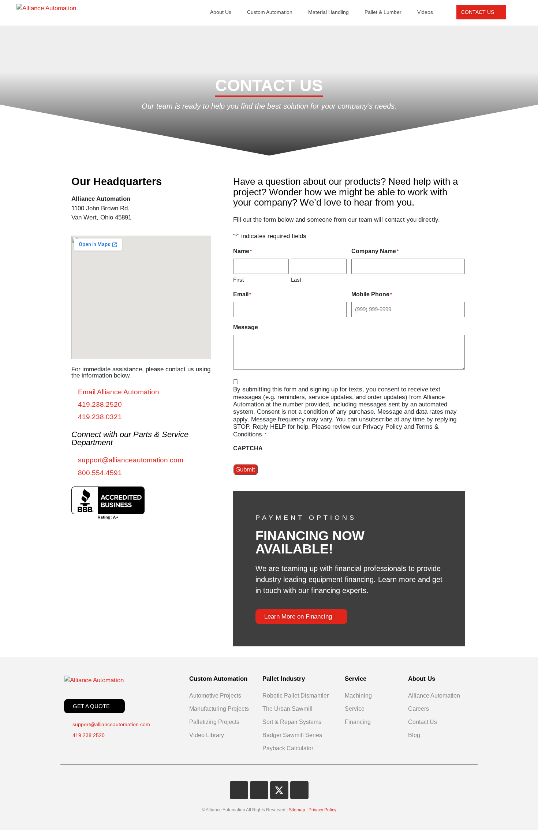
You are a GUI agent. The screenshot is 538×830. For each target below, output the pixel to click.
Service (355, 709)
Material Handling (328, 12)
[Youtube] (299, 790)
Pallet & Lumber (383, 12)
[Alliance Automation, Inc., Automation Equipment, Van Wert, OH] (108, 503)
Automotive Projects (215, 695)
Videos (425, 12)
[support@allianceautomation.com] (141, 460)
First (238, 280)
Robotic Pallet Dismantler (295, 695)
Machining (358, 695)
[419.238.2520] (141, 404)
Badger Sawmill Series (292, 735)
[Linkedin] (259, 790)
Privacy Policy (322, 809)
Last (296, 280)
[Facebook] (239, 790)
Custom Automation (269, 12)
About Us (220, 12)
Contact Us (422, 722)
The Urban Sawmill (287, 709)
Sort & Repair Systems (291, 722)
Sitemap (297, 809)
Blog (414, 735)
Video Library (206, 735)
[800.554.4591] (141, 473)
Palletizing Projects (214, 722)
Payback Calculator (287, 748)
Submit (245, 469)
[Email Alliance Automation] (141, 392)
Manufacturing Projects (219, 709)
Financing (358, 722)
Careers (418, 709)
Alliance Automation (434, 695)
